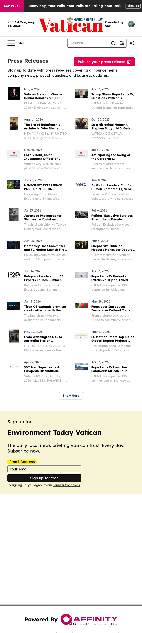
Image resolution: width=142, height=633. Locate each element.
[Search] (113, 43)
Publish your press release (101, 61)
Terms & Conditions (66, 485)
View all (133, 6)
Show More (71, 395)
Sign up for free (44, 478)
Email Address (22, 462)
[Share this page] (132, 43)
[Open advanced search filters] (121, 43)
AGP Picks (12, 6)
